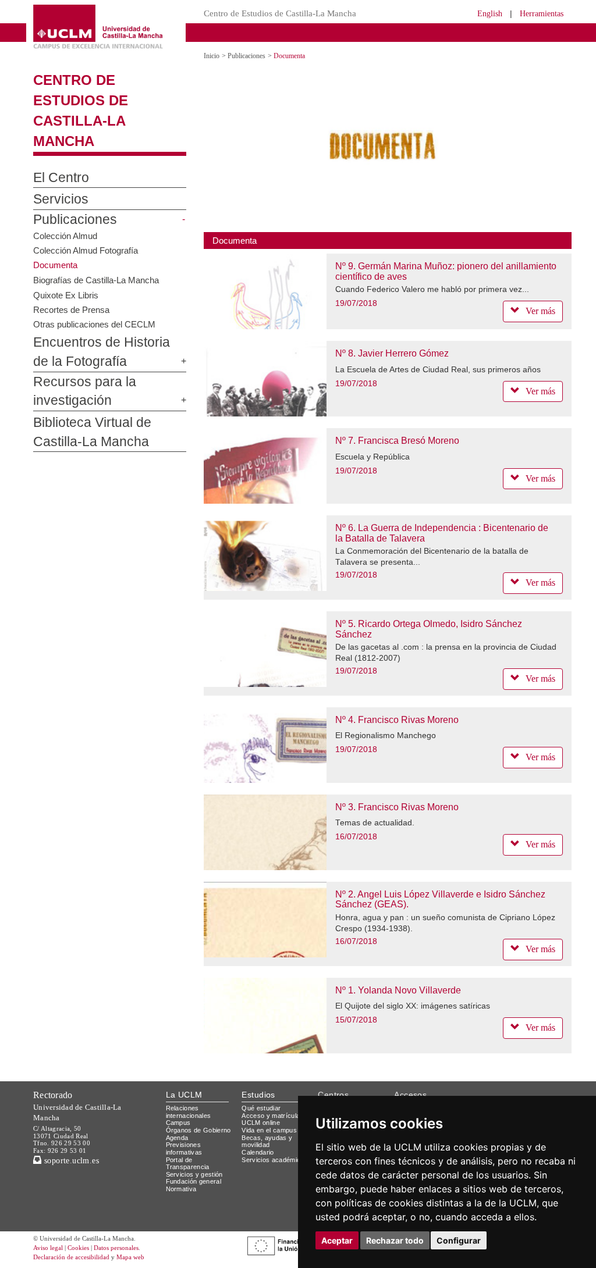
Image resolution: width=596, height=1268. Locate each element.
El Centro (61, 177)
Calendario (258, 1152)
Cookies (78, 1247)
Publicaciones (75, 219)
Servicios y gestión (194, 1174)
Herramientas (541, 13)
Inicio (211, 56)
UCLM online (261, 1122)
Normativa (181, 1188)
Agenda (177, 1137)
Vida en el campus (269, 1130)
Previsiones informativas (184, 1148)
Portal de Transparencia (188, 1163)
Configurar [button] (459, 1240)
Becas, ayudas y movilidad (267, 1141)
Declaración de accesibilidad (71, 1256)
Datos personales (116, 1247)
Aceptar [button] (337, 1240)
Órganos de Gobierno (198, 1130)
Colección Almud (65, 235)
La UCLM (184, 1094)
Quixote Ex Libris (65, 295)
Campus (178, 1122)
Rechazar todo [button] (395, 1240)
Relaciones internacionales (188, 1112)
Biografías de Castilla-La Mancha (96, 280)
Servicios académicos (275, 1159)
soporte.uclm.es (70, 1160)
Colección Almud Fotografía (85, 250)
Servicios (60, 199)
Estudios (258, 1094)
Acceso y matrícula (271, 1115)
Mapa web (130, 1256)
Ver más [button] (540, 311)
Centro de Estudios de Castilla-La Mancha (280, 13)
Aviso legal (48, 1247)
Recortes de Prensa (71, 310)
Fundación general (194, 1181)
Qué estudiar (261, 1108)
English (489, 13)
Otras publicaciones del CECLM (94, 324)
